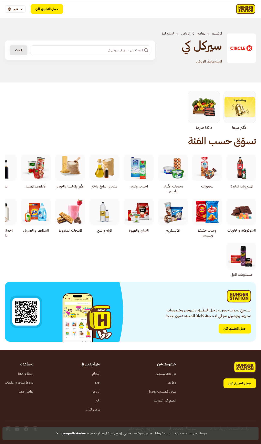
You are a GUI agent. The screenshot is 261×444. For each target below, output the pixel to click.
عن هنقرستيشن (166, 373)
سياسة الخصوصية (73, 433)
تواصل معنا (26, 391)
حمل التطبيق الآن (46, 9)
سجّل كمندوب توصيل (162, 391)
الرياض (185, 33)
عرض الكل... (92, 409)
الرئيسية (217, 33)
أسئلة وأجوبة (25, 373)
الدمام (96, 373)
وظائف (172, 382)
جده (97, 382)
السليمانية (168, 33)
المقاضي (201, 33)
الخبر (97, 400)
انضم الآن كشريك (165, 400)
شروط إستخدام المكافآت (19, 382)
